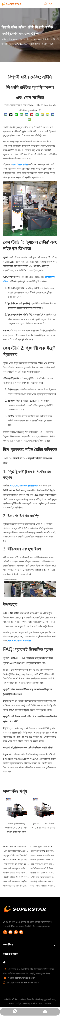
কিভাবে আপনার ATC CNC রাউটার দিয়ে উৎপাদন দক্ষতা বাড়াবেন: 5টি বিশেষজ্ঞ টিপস (16, 876)
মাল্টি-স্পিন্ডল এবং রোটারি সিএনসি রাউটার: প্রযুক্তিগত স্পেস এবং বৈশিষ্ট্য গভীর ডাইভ (43, 868)
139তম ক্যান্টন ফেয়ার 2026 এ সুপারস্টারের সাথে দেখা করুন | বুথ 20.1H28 (43, 846)
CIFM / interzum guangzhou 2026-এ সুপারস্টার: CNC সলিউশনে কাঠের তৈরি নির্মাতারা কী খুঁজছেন (16, 859)
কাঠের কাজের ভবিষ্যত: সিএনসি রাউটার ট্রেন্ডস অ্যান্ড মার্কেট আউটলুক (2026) (43, 885)
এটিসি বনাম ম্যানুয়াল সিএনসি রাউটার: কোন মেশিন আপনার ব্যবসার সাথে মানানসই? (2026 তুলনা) (43, 876)
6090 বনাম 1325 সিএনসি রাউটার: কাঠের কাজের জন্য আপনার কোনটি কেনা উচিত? (16, 846)
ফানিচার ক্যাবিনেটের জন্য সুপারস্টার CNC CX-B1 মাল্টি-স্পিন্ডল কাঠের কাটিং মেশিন (16, 827)
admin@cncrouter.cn (25, 977)
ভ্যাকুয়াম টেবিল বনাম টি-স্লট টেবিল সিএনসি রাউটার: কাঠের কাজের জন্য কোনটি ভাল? (16, 855)
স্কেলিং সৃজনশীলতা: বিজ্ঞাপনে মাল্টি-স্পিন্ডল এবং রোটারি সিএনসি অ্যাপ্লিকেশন (43, 859)
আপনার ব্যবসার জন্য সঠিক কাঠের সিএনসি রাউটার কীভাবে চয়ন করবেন (43, 855)
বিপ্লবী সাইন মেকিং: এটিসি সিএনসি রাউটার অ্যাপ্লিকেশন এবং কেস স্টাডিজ (43, 872)
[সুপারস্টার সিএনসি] (25, 909)
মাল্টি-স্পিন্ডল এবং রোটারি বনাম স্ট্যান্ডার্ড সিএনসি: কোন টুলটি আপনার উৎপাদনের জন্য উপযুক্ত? (43, 863)
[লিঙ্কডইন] (10, 932)
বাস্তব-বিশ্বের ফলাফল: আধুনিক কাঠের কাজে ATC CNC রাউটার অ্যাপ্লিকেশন (16, 881)
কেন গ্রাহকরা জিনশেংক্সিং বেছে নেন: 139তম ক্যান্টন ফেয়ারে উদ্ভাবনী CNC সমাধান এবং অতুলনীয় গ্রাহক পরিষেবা (16, 850)
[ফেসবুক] (5, 932)
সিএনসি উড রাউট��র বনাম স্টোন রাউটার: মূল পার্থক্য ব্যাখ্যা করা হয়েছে (43, 850)
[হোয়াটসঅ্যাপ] (21, 932)
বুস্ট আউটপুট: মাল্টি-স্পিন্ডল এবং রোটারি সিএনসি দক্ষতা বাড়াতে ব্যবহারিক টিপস (16, 863)
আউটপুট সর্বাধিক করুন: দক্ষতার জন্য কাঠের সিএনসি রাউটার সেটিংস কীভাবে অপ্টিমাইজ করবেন (43, 881)
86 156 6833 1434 (30, 982)
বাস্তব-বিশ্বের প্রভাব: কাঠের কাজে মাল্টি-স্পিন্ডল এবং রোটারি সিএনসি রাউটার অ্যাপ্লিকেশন (16, 868)
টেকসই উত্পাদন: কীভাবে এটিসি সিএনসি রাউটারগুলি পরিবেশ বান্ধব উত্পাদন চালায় (16, 872)
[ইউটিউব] (16, 932)
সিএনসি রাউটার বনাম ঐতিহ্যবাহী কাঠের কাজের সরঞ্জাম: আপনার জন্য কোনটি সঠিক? (16, 885)
